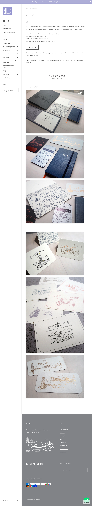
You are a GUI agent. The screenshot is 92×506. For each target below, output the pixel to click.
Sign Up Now (32, 47)
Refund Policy (63, 445)
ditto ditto (38, 499)
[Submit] (18, 500)
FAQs (61, 439)
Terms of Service (64, 448)
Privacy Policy (63, 442)
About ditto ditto (64, 429)
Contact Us (63, 452)
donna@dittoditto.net (62, 60)
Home (27, 8)
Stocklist (62, 433)
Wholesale (62, 436)
